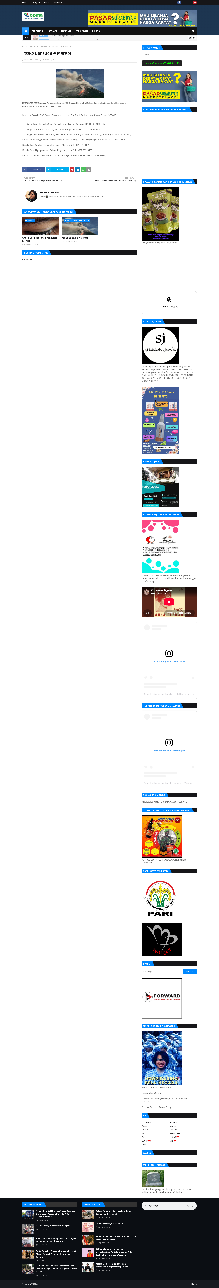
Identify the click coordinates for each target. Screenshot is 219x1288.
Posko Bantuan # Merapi (75, 237)
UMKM (144, 1133)
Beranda (26, 46)
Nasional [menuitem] (66, 31)
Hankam (173, 1129)
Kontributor (57, 2)
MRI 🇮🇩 (173, 1140)
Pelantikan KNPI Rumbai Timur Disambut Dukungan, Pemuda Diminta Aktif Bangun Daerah (56, 1214)
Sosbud (145, 1129)
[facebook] (179, 2)
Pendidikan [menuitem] (82, 31)
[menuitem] (25, 31)
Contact (46, 2)
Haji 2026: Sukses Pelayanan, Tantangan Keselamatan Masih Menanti (56, 1240)
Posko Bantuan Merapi (40, 46)
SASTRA (145, 1144)
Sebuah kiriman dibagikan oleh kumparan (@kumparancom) (172, 783)
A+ (38, 1284)
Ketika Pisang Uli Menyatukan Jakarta (55, 1225)
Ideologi (173, 1122)
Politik (144, 1126)
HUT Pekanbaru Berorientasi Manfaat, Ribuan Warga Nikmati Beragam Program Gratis (56, 1268)
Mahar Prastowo (31, 59)
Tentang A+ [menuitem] (38, 31)
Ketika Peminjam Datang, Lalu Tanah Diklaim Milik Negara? (114, 1212)
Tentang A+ (35, 2)
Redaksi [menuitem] (53, 31)
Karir (144, 1137)
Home (25, 2)
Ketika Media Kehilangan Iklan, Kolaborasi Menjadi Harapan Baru (112, 1265)
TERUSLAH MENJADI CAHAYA (109, 1223)
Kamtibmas (175, 1133)
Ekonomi (174, 1126)
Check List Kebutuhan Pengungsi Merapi (40, 239)
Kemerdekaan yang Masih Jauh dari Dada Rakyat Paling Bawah (78, 37)
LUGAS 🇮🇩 (174, 1137)
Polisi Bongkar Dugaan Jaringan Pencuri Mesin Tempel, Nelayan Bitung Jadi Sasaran (56, 1254)
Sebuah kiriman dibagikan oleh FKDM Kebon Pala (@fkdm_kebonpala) (177, 694)
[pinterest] (195, 2)
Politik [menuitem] (96, 31)
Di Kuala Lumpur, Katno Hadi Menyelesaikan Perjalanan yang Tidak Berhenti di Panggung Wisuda (114, 1252)
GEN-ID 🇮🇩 (146, 1140)
